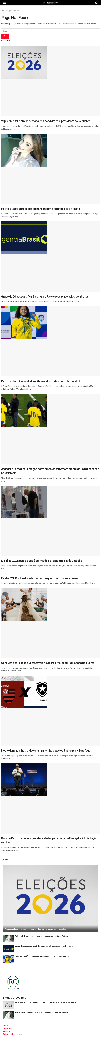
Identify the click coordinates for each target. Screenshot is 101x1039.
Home (3, 11)
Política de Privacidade (12, 1034)
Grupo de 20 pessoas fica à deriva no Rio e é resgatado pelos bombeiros (45, 296)
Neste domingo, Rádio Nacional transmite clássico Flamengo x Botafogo (45, 750)
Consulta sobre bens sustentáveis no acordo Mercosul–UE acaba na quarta (47, 663)
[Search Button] (5, 36)
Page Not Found (13, 11)
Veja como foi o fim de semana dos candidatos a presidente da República (45, 121)
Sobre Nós (7, 1028)
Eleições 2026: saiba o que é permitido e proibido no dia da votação (41, 560)
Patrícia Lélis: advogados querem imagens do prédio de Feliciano (40, 208)
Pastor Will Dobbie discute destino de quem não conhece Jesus (39, 578)
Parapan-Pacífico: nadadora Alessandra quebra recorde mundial (40, 381)
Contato (6, 1025)
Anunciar (7, 1031)
